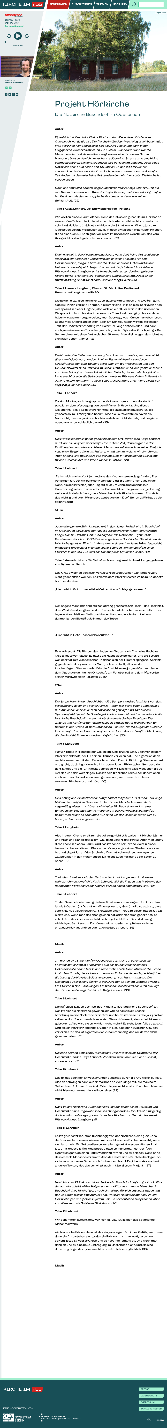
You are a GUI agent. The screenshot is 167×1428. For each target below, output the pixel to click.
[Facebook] (6, 94)
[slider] (5, 42)
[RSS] (149, 1419)
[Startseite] (23, 4)
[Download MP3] (10, 88)
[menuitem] (58, 4)
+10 (27, 36)
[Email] (17, 94)
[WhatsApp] (13, 94)
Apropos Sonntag (14, 26)
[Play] (18, 36)
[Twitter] (9, 94)
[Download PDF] (6, 88)
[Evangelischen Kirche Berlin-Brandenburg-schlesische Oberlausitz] (60, 1417)
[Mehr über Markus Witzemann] (23, 66)
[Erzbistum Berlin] (17, 1417)
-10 (9, 36)
